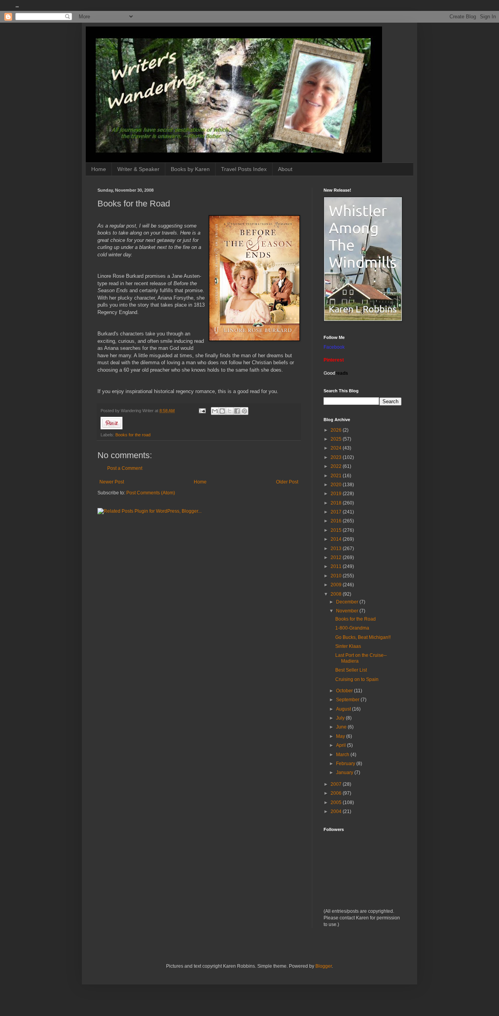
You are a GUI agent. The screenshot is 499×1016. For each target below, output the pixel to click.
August (344, 709)
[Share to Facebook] (237, 411)
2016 (337, 521)
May (341, 736)
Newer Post (111, 482)
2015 (337, 530)
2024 (337, 448)
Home (98, 169)
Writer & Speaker (138, 169)
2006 (337, 793)
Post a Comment (124, 468)
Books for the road (132, 434)
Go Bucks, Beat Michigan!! (363, 637)
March (343, 754)
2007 (337, 784)
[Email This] (215, 411)
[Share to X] (230, 411)
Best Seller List (351, 670)
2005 (337, 802)
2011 (337, 566)
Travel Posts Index (244, 169)
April (341, 745)
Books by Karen (190, 169)
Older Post (287, 482)
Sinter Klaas (348, 646)
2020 (337, 484)
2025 (337, 439)
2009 (337, 584)
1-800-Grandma (352, 628)
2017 (337, 512)
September (348, 699)
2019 (337, 493)
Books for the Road (355, 619)
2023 (337, 457)
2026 (337, 430)
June (342, 727)
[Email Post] (202, 410)
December (347, 602)
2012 (337, 557)
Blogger (323, 966)
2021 (337, 475)
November (347, 611)
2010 (337, 576)
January (345, 772)
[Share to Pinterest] (244, 411)
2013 (337, 548)
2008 (337, 594)
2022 (337, 466)
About (285, 169)
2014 (337, 539)
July (341, 718)
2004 (337, 811)
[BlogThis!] (222, 411)
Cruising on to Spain (357, 679)
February (346, 763)
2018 (337, 503)
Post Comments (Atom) (150, 493)
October (345, 690)
